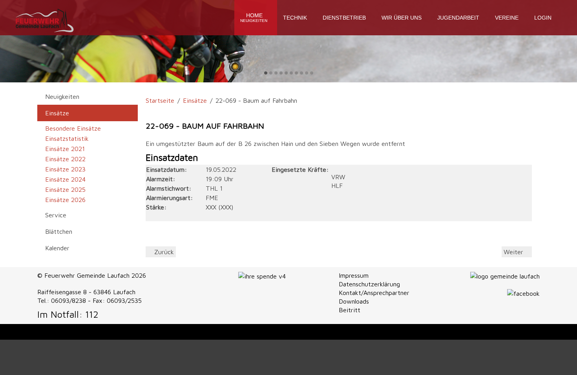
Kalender (57, 247)
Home (253, 17)
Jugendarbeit (458, 18)
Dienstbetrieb (344, 18)
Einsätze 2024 (65, 179)
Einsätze (195, 100)
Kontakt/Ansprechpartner (374, 292)
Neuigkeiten (62, 96)
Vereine (507, 18)
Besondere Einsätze (73, 128)
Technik (295, 18)
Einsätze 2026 (65, 199)
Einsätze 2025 (65, 189)
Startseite (160, 100)
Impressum (354, 275)
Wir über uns (402, 18)
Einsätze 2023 (65, 169)
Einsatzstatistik (67, 138)
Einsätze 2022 (65, 158)
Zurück (163, 251)
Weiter (514, 251)
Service (55, 214)
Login (542, 18)
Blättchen (58, 231)
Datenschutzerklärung (369, 284)
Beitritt (349, 309)
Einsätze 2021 (65, 148)
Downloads (354, 301)
